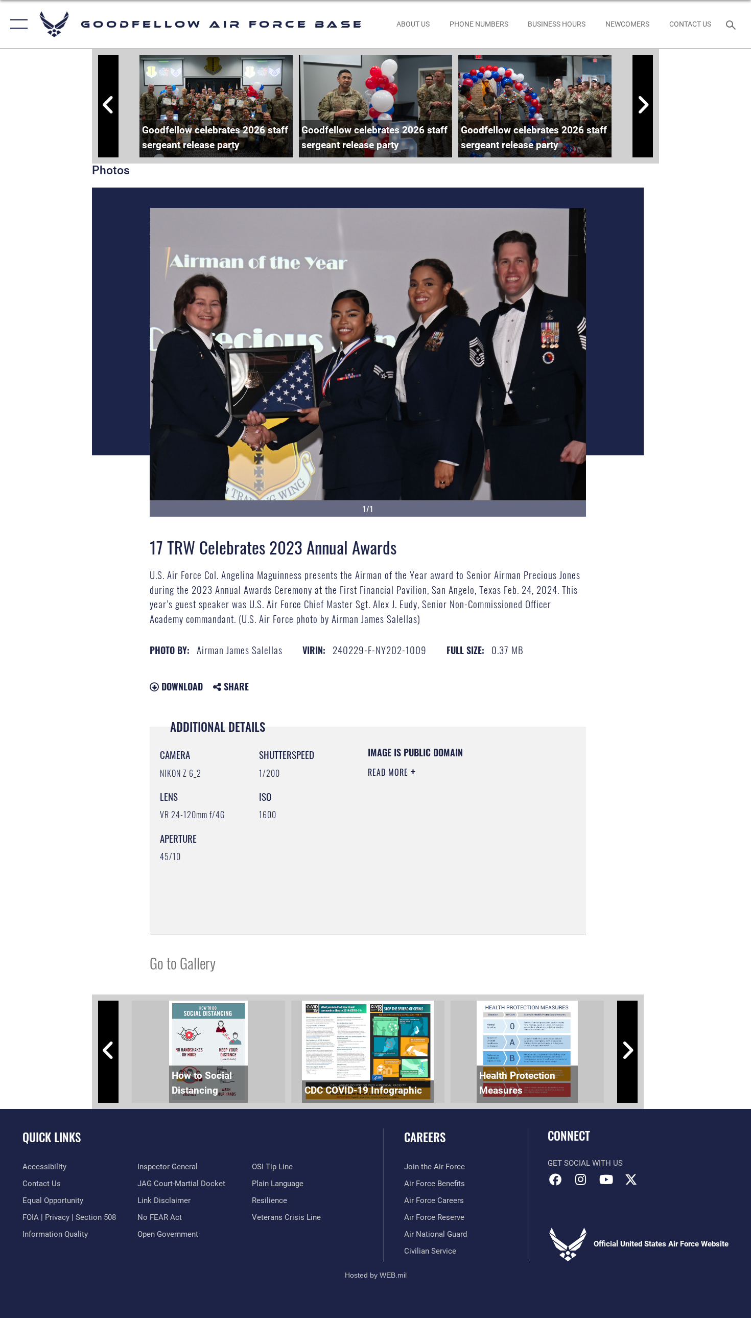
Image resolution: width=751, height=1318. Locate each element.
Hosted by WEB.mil (376, 1275)
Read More (389, 772)
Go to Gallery (183, 963)
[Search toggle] (732, 24)
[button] (16, 24)
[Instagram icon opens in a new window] (581, 1179)
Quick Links (51, 1137)
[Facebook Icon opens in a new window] (555, 1179)
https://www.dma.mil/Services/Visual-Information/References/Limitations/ (430, 873)
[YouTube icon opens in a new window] (606, 1179)
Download (181, 686)
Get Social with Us (585, 1163)
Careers (424, 1137)
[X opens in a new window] (631, 1179)
